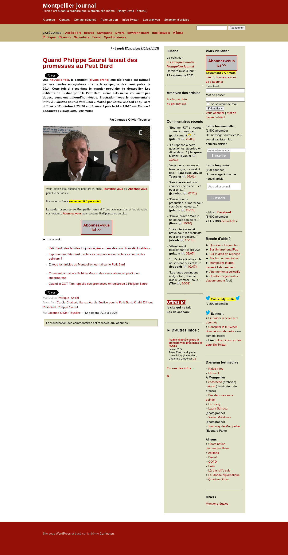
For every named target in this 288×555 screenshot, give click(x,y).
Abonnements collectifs (224, 271)
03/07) (190, 253)
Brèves (89, 32)
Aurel (211, 386)
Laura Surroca (217, 408)
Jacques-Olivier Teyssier (64, 312)
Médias (178, 32)
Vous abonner (215, 113)
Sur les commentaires (224, 258)
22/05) (190, 139)
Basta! (212, 457)
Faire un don (109, 19)
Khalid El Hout (143, 302)
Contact (64, 19)
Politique (49, 37)
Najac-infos (215, 368)
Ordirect (213, 373)
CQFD (212, 461)
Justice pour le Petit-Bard (115, 302)
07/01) (191, 176)
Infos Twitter (130, 19)
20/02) (186, 283)
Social (96, 37)
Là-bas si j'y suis (219, 470)
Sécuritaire (81, 37)
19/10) (187, 223)
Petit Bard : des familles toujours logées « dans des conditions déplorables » (99, 248)
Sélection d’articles (176, 19)
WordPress (63, 533)
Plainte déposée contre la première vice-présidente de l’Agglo (186, 343)
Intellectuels (161, 32)
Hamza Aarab (88, 302)
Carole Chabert (67, 302)
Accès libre (73, 32)
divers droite (99, 79)
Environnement (138, 32)
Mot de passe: (215, 95)
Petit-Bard (49, 307)
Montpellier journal (69, 5)
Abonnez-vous (137, 188)
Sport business (115, 37)
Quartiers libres (218, 479)
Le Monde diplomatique (224, 475)
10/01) (173, 159)
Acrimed (213, 452)
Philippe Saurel (68, 307)
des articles (229, 221)
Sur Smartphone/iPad (224, 249)
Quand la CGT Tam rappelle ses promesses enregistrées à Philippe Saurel (98, 283)
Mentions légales (217, 503)
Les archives (151, 19)
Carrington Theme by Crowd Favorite (218, 532)
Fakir (211, 466)
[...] (194, 358)
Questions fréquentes (224, 245)
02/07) (192, 266)
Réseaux (65, 37)
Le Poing (214, 404)
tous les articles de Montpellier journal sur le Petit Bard (88, 264)
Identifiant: (213, 86)
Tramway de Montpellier (224, 426)
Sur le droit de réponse (225, 254)
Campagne (104, 32)
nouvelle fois (59, 79)
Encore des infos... (180, 368)
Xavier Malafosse (219, 417)
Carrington (107, 533)
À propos (49, 19)
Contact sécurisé (85, 19)
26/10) (190, 210)
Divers (119, 32)
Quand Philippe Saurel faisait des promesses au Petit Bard (90, 63)
